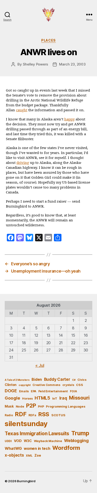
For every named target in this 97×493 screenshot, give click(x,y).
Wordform (66, 447)
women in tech (37, 448)
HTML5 (42, 398)
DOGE (11, 390)
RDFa (32, 415)
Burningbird (26, 481)
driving (22, 163)
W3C (28, 441)
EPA (33, 391)
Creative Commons (46, 385)
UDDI (8, 441)
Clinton (10, 385)
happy (69, 119)
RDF (20, 414)
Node (20, 406)
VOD (18, 441)
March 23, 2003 (72, 64)
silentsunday (26, 424)
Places (48, 40)
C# (73, 379)
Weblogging (76, 440)
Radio (9, 415)
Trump (80, 433)
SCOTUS (58, 415)
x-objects (14, 455)
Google (12, 398)
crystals (68, 385)
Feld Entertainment (53, 391)
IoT (54, 398)
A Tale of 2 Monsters (17, 379)
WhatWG (13, 448)
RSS (43, 414)
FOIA (73, 391)
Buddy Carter (57, 379)
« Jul (39, 365)
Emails (24, 391)
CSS (79, 385)
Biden (37, 379)
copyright (25, 385)
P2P (31, 405)
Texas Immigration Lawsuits (37, 433)
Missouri (79, 398)
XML (29, 455)
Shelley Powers (35, 64)
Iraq (63, 398)
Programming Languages (65, 406)
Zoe (37, 455)
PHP (41, 406)
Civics (81, 379)
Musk (9, 406)
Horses (27, 398)
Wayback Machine (48, 441)
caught (21, 110)
